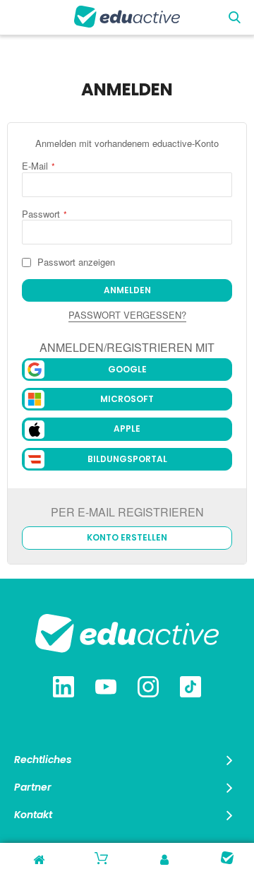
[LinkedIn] (63, 688)
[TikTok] (190, 688)
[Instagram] (148, 688)
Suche (234, 18)
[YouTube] (106, 688)
